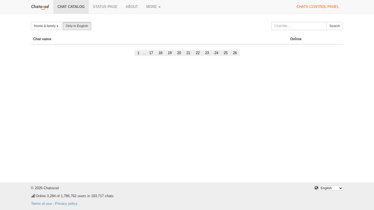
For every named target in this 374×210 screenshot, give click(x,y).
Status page (105, 7)
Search (334, 26)
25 (226, 53)
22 (198, 53)
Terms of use (41, 204)
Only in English (77, 26)
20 (179, 53)
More (152, 7)
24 (216, 53)
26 (235, 53)
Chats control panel (318, 7)
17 (151, 53)
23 (207, 53)
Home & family (45, 26)
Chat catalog (71, 7)
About (132, 7)
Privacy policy (66, 204)
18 (160, 53)
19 (170, 53)
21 (188, 53)
